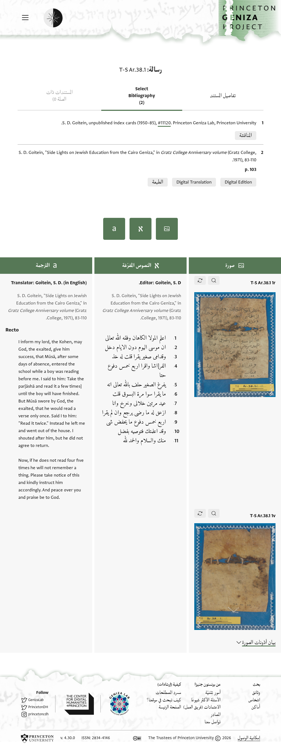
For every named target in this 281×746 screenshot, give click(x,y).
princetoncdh (38, 714)
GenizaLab (36, 700)
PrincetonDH (38, 707)
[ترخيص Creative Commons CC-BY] (137, 738)
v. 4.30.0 (67, 738)
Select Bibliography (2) (141, 95)
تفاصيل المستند (223, 95)
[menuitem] (256, 692)
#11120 (164, 123)
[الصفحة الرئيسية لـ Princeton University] (37, 738)
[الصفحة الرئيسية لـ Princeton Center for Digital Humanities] (74, 703)
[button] (249, 20)
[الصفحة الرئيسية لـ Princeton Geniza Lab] (115, 703)
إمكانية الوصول (249, 738)
